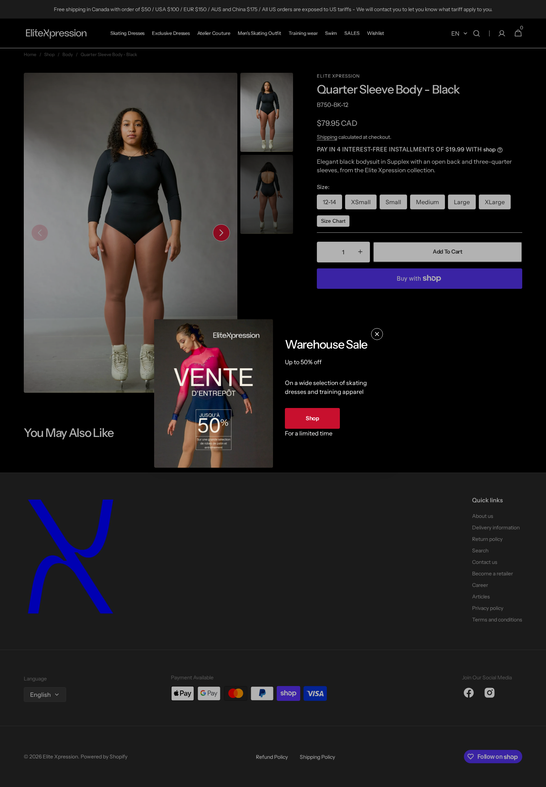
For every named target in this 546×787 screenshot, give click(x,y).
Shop (312, 418)
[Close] (377, 334)
